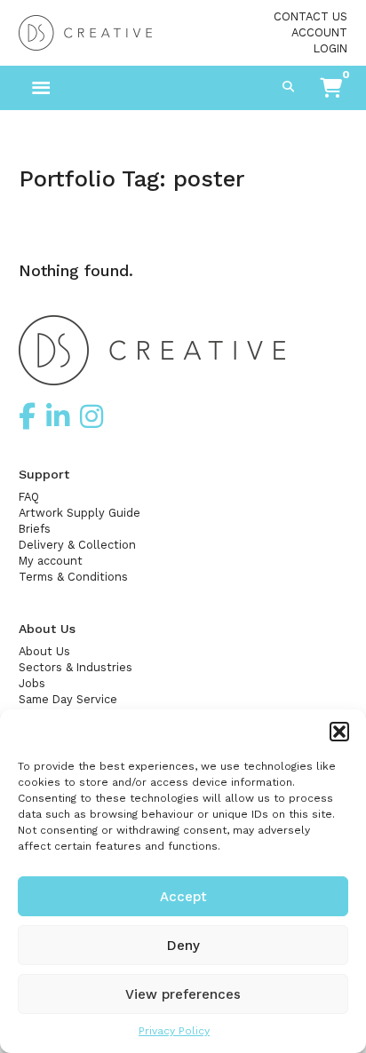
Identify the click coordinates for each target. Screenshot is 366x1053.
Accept (183, 897)
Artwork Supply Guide (79, 512)
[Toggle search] (287, 88)
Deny (183, 946)
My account (51, 560)
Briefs (35, 528)
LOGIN (330, 48)
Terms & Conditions (73, 576)
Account (319, 32)
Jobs (32, 683)
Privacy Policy (174, 1031)
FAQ (29, 496)
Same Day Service (68, 699)
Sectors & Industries (75, 667)
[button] (339, 731)
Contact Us (310, 16)
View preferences (183, 994)
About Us (44, 651)
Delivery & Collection (77, 544)
